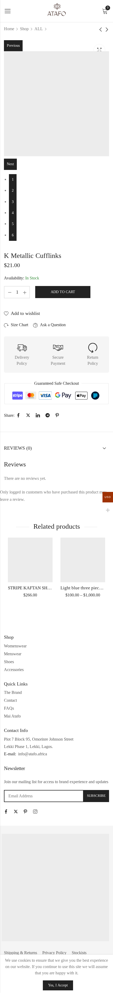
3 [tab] (13, 202)
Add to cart (63, 292)
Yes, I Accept (58, 985)
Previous (13, 46)
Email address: (44, 796)
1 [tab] (13, 179)
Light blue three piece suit (84, 587)
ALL (38, 29)
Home (9, 29)
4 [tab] (13, 213)
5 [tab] (13, 224)
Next (10, 164)
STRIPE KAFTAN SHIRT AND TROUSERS (48, 587)
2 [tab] (13, 191)
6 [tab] (13, 235)
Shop (24, 29)
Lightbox (99, 49)
